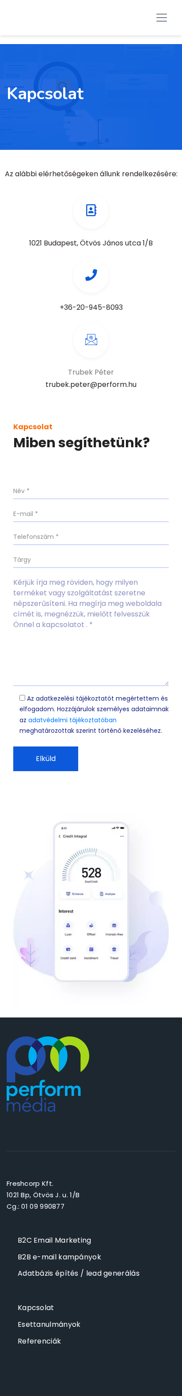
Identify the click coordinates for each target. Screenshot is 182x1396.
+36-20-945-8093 (91, 307)
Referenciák (39, 1341)
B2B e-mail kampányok (59, 1257)
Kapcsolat (36, 1308)
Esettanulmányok (49, 1324)
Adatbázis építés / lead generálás (79, 1273)
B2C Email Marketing (54, 1240)
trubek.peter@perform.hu (91, 384)
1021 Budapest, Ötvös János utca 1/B (91, 243)
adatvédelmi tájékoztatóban (72, 720)
